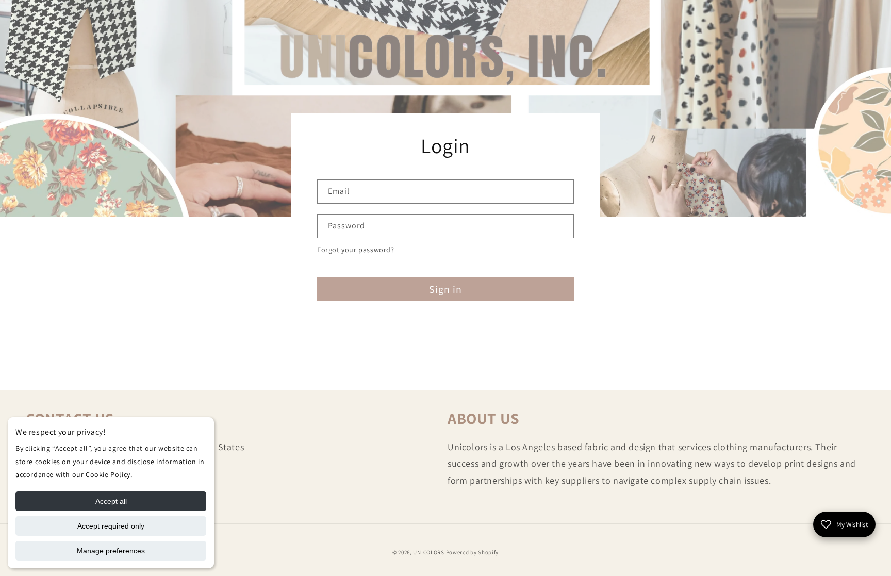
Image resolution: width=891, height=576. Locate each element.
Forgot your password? (355, 249)
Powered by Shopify (472, 552)
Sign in (445, 289)
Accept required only (110, 526)
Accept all (111, 501)
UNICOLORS (428, 552)
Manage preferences (111, 551)
